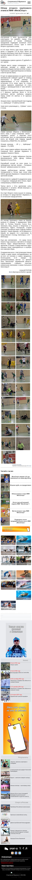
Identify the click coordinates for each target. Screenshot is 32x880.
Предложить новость (7, 862)
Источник (29, 465)
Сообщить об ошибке (16, 464)
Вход (19, 877)
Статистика (14, 877)
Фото (11, 272)
